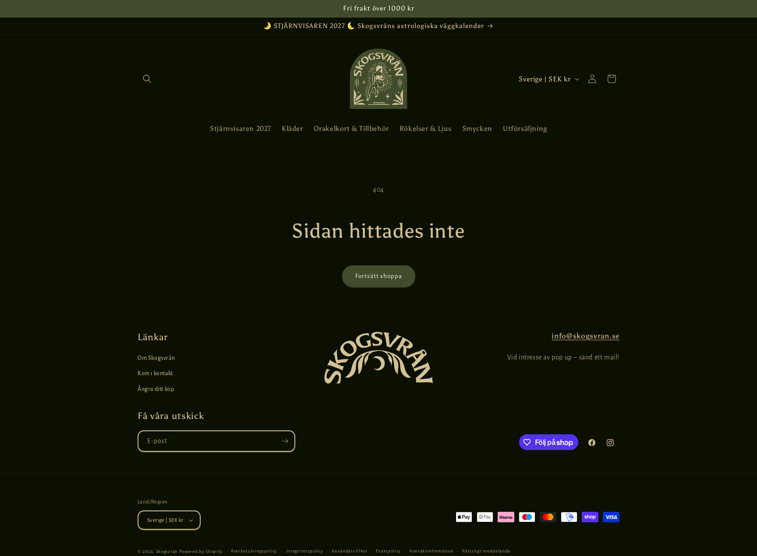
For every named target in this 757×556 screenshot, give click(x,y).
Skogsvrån (167, 551)
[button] (147, 78)
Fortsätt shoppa (378, 276)
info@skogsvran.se (585, 336)
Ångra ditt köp (156, 389)
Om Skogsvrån (156, 358)
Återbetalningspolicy (254, 551)
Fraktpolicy (388, 551)
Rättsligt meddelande (486, 551)
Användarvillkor (350, 551)
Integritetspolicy (304, 551)
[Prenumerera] (284, 441)
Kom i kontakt (155, 373)
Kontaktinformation (432, 551)
